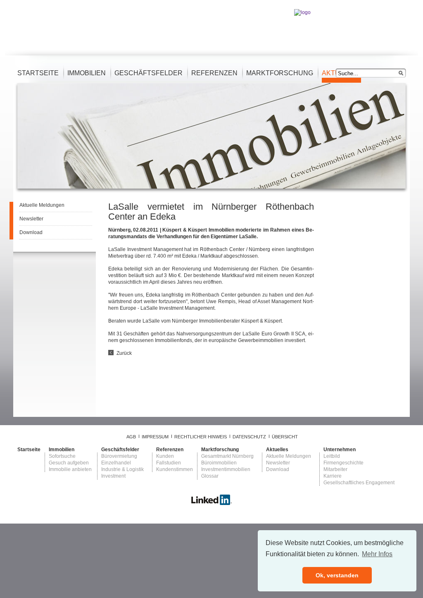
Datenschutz (249, 436)
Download (31, 232)
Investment (113, 476)
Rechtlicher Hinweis (200, 436)
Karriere (332, 476)
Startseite (38, 73)
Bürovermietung (119, 456)
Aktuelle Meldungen (41, 205)
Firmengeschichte (343, 463)
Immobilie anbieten (70, 469)
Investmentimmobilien (225, 469)
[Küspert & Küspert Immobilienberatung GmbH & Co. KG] (211, 504)
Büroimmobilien (219, 463)
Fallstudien (168, 463)
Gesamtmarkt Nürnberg (227, 456)
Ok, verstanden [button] (337, 575)
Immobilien (86, 73)
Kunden (165, 456)
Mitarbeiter (335, 469)
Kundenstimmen (174, 469)
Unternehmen (339, 449)
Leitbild (331, 456)
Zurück (124, 353)
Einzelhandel (116, 463)
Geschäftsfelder (148, 73)
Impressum (155, 436)
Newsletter (31, 219)
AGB (131, 436)
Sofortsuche (62, 456)
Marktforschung (279, 73)
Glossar (210, 476)
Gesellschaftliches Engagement (358, 483)
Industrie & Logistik (122, 469)
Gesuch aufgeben (69, 463)
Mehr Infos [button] (377, 553)
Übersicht (285, 436)
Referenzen (214, 73)
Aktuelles (277, 449)
